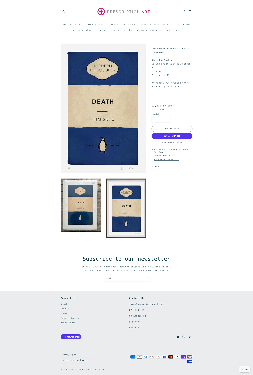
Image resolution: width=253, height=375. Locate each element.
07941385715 (137, 310)
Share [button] (157, 166)
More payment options (172, 142)
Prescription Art (77, 369)
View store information (166, 159)
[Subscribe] (147, 278)
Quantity (156, 114)
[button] (63, 12)
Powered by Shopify (95, 369)
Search (64, 304)
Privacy (65, 313)
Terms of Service (70, 318)
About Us (65, 309)
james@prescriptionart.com (146, 304)
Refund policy (68, 323)
